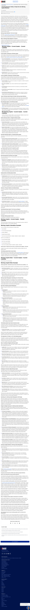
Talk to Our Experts (14, 541)
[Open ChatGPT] (10, 523)
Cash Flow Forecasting (4, 568)
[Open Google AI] (15, 523)
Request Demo (15, 1)
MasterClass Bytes (4, 604)
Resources (5, 4)
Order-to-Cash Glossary (10, 4)
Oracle (2, 582)
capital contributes (21, 201)
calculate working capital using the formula (8, 482)
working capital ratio (21, 252)
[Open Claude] (19, 523)
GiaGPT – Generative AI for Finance (6, 576)
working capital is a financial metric (10, 34)
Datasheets (3, 602)
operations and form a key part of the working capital (14, 57)
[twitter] (4, 553)
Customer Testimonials (4, 606)
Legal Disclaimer (3, 551)
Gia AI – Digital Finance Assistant (5, 575)
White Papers (3, 598)
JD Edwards (3, 580)
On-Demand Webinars (4, 600)
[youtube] (8, 553)
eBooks (2, 599)
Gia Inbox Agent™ (4, 571)
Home (2, 4)
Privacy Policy (7, 551)
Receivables (3, 567)
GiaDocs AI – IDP (4, 577)
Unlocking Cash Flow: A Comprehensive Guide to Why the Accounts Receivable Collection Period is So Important (15, 535)
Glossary (3, 605)
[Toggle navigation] (28, 1)
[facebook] (2, 553)
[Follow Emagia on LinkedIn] (14, 11)
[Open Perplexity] (13, 523)
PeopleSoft (3, 584)
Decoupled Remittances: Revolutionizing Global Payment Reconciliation (11, 533)
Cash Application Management (5, 564)
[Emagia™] (4, 548)
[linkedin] (6, 553)
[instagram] (10, 553)
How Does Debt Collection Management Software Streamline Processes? (11, 530)
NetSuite (3, 583)
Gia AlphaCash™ (3, 572)
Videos (2, 601)
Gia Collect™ (3, 573)
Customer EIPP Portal (4, 565)
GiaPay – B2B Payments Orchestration (6, 574)
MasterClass (3, 603)
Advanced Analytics (4, 566)
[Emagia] (3, 1)
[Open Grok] (17, 523)
